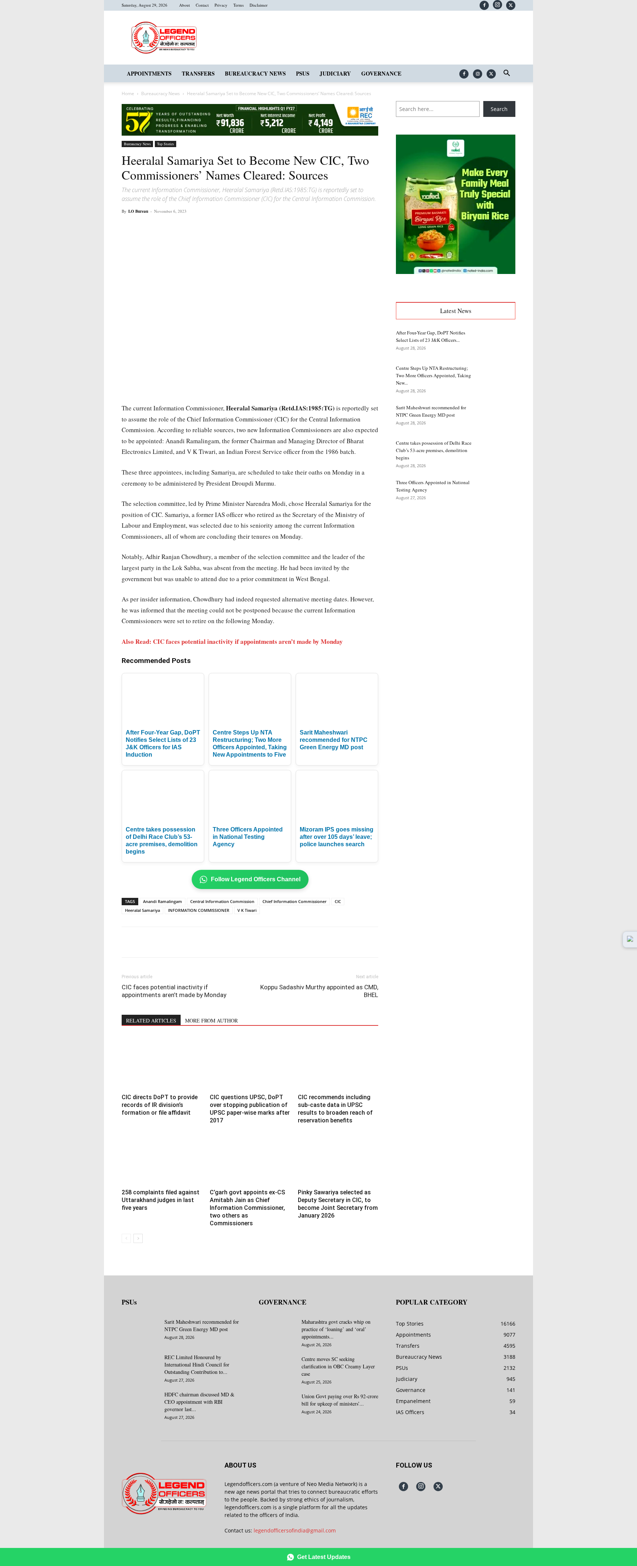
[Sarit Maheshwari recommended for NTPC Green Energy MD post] (496, 417)
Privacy (221, 5)
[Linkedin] (223, 228)
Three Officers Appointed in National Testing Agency (248, 836)
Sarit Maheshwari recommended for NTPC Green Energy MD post (334, 739)
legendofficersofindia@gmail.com (295, 1530)
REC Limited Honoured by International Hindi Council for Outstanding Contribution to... (196, 1364)
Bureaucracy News (255, 73)
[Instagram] (497, 4)
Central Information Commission (222, 901)
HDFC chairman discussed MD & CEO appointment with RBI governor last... (199, 1402)
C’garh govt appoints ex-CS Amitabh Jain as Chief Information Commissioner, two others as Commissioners (247, 1208)
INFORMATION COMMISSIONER (198, 910)
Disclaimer (259, 5)
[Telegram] (257, 228)
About (184, 5)
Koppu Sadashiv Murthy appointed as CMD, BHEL (319, 991)
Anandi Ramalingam (162, 901)
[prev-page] (126, 1238)
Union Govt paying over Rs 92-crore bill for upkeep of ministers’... (340, 1400)
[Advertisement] (455, 568)
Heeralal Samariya (142, 910)
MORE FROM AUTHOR (211, 1020)
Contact (202, 5)
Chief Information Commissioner (294, 901)
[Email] (240, 228)
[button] (506, 73)
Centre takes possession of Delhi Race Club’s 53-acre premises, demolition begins (433, 450)
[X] (510, 5)
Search (499, 108)
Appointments (149, 73)
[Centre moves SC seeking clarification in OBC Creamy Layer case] (277, 1368)
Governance (381, 73)
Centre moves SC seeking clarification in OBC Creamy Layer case (338, 1366)
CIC (338, 901)
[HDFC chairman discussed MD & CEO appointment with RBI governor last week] (140, 1404)
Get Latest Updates (324, 1557)
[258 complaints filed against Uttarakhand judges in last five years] (162, 1158)
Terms (238, 5)
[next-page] (138, 1238)
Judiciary (335, 73)
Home (128, 93)
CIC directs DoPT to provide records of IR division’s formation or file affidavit (160, 1105)
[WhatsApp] (206, 228)
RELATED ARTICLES (151, 1020)
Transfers (198, 73)
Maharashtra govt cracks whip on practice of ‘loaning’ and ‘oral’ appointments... (336, 1329)
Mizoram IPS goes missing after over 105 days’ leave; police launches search (336, 836)
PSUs (302, 73)
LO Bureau (138, 211)
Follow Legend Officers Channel (255, 879)
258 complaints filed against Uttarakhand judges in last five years (160, 1200)
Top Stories (165, 143)
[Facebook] (484, 5)
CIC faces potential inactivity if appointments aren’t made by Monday (174, 991)
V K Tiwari (247, 910)
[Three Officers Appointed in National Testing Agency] (496, 491)
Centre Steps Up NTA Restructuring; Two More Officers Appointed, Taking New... (433, 375)
